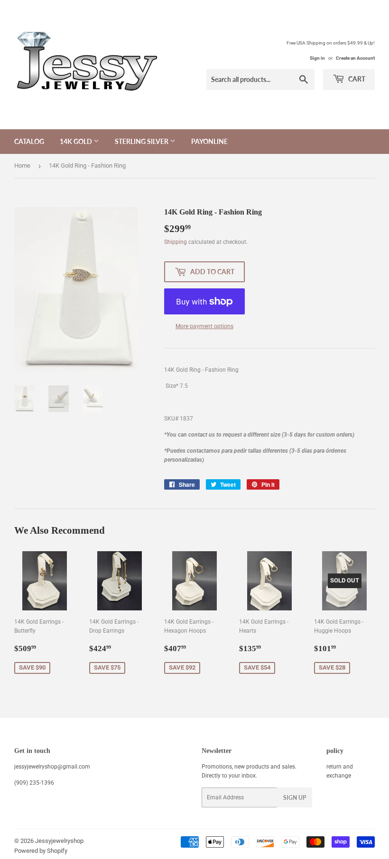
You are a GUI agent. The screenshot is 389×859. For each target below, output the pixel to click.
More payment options (204, 326)
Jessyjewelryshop (59, 840)
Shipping (175, 242)
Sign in (317, 58)
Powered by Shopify (40, 850)
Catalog (29, 141)
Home (22, 165)
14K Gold (76, 141)
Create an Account (355, 58)
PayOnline (209, 141)
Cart (356, 79)
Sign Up (294, 797)
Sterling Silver (142, 141)
